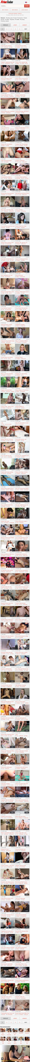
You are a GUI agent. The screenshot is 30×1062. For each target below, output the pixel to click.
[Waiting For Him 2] (8, 841)
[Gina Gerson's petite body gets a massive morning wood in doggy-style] (8, 955)
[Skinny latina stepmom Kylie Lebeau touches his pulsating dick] (8, 726)
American (4, 916)
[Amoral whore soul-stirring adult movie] (8, 349)
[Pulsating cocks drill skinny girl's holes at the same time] (22, 759)
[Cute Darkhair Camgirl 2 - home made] (8, 300)
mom (3, 19)
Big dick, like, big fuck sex (21, 242)
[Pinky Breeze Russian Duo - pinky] (22, 300)
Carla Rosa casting (5, 783)
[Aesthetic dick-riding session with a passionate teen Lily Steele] (8, 873)
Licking (22, 63)
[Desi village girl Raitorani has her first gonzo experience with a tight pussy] (22, 660)
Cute (3, 309)
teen (26, 18)
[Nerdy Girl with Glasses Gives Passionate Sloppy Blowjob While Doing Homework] (22, 119)
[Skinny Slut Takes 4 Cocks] (22, 464)
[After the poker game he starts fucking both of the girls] (22, 710)
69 (2, 883)
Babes (18, 63)
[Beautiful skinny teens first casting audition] (8, 595)
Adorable (4, 785)
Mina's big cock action (20, 816)
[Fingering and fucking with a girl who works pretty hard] (8, 923)
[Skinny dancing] (22, 201)
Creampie (19, 342)
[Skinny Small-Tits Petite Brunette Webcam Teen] (22, 218)
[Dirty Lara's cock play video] (8, 201)
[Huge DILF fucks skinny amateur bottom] (8, 988)
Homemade (8, 243)
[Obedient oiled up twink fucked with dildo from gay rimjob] (22, 857)
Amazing (18, 457)
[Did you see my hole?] (22, 693)
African (3, 391)
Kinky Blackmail (19, 275)
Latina (10, 735)
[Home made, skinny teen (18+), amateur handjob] (22, 611)
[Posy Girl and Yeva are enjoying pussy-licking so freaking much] (8, 447)
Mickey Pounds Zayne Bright (7, 537)
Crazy (12, 260)
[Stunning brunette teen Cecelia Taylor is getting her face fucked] (22, 841)
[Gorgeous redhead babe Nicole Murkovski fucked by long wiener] (8, 660)
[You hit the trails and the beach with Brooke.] (8, 677)
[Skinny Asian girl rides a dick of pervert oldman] (8, 283)
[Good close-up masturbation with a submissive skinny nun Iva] (22, 562)
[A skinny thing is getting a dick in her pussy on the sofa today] (22, 168)
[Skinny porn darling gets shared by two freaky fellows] (8, 759)
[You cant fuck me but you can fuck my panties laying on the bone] (8, 218)
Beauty (18, 129)
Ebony (12, 489)
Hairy (23, 112)
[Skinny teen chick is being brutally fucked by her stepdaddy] (22, 644)
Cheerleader (9, 1014)
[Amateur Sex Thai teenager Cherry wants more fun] (22, 136)
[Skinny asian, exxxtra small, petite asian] (8, 234)
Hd (26, 47)
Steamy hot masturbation (6, 144)
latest (15, 25)
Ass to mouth (8, 424)
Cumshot (9, 194)
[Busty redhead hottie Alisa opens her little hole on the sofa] (8, 496)
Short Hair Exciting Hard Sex (7, 259)
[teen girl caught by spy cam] (22, 496)
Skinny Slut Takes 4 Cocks (21, 472)
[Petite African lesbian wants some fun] (8, 890)
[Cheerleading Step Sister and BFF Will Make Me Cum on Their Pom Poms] (8, 1005)
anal (16, 18)
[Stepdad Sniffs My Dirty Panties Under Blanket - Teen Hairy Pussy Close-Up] (8, 578)
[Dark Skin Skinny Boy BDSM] (22, 480)
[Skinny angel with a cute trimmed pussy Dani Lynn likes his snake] (22, 824)
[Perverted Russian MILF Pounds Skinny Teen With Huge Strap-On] (22, 37)
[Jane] (22, 726)
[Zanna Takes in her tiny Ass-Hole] (22, 70)
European (8, 276)
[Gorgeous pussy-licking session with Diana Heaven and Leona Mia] (8, 808)
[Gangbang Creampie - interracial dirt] (22, 316)
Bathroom (10, 686)
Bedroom (4, 752)
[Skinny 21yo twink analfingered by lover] (8, 513)
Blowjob (8, 112)
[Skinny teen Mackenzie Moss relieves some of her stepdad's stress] (8, 742)
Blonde (6, 47)
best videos (5, 9)
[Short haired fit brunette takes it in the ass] (22, 578)
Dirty (3, 276)
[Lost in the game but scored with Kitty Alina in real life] (22, 529)
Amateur (18, 47)
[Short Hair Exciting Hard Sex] (8, 250)
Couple (23, 96)
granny (12, 19)
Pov (27, 63)
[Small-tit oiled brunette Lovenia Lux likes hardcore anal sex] (22, 595)
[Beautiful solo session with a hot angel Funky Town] (8, 710)
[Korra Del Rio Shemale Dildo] (22, 923)
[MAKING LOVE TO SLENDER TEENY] (22, 988)
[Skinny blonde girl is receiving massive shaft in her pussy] (8, 103)
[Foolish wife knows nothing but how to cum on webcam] (8, 464)
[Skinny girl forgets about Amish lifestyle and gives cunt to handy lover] (8, 70)
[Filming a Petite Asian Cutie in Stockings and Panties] (22, 283)
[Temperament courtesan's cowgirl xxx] (22, 546)
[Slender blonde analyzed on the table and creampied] (8, 611)
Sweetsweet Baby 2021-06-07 (22, 111)
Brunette (4, 79)
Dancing (24, 211)
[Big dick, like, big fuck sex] (22, 234)
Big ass (10, 178)
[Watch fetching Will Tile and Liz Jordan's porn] (8, 693)
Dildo (8, 145)
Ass (23, 47)
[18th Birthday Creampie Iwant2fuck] (22, 677)
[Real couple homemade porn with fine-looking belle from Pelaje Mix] (22, 792)
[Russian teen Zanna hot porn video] (8, 185)
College (21, 637)
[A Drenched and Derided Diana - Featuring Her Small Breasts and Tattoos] (22, 906)
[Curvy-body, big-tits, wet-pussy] (22, 431)
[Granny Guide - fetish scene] (8, 398)
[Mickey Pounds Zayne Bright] (8, 529)
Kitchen (9, 473)
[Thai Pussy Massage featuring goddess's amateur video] (22, 890)
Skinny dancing (18, 209)
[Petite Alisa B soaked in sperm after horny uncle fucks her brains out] (8, 37)
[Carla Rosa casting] (8, 775)
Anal (3, 63)
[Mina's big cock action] (22, 808)
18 (2, 47)
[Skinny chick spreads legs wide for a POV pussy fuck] (22, 54)
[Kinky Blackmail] (22, 267)
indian (17, 19)
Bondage (22, 571)
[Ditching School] (22, 349)
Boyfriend (8, 63)
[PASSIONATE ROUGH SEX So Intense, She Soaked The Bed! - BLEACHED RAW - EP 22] (8, 972)
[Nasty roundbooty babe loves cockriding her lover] (8, 546)
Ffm (23, 719)
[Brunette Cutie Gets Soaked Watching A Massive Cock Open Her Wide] (8, 628)
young (22, 19)
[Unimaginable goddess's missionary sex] (8, 168)
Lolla (2, 422)
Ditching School (18, 357)
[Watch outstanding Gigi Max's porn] (8, 824)
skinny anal (10, 18)
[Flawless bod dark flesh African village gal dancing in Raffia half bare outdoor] (8, 382)
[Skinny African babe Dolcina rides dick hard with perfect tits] (8, 480)
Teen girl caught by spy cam (21, 504)
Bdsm (22, 489)
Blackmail (23, 276)
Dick (23, 178)
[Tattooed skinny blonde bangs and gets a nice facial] (8, 332)
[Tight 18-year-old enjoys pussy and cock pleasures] (8, 152)
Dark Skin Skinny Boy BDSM (22, 488)
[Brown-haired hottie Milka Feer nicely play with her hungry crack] (22, 1005)
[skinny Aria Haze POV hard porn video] (22, 775)
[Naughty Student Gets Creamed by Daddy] (22, 86)
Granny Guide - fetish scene (7, 406)
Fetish (8, 227)
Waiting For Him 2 (5, 849)
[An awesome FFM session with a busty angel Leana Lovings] (8, 562)
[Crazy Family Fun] (8, 119)
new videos (15, 9)
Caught (23, 506)
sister (7, 19)
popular (5, 25)
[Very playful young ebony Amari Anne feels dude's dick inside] (22, 939)
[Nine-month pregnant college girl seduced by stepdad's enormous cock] (22, 628)
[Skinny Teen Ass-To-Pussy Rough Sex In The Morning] (8, 431)
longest (24, 25)
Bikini (18, 276)
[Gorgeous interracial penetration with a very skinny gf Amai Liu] (22, 152)
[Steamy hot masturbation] (8, 136)
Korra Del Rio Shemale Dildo (21, 931)
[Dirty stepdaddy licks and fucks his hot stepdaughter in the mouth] (8, 267)
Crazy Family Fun (5, 127)
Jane (16, 734)
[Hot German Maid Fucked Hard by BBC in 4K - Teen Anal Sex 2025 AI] (22, 873)
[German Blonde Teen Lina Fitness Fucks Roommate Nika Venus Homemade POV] (8, 86)
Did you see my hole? (20, 701)
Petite (11, 47)
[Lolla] (8, 414)
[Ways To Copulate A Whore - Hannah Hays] (22, 332)
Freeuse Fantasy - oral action (7, 865)
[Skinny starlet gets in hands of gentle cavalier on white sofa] (22, 742)
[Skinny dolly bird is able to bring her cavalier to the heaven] (22, 513)
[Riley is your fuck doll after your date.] (8, 365)
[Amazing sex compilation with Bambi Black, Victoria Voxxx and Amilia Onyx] (22, 447)
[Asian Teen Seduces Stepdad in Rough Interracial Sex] (8, 939)
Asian (26, 145)
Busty (8, 506)
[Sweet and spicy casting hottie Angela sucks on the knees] (8, 316)
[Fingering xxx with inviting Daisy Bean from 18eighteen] (22, 365)
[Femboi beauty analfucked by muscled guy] (22, 972)
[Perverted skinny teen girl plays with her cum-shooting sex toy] (8, 644)
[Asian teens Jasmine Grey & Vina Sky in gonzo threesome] (8, 906)
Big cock (25, 79)
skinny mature (5, 21)
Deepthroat (24, 916)
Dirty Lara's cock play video (7, 209)
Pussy (27, 178)
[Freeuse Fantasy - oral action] (8, 857)
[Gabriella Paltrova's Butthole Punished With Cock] (8, 792)
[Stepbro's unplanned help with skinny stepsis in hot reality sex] (8, 54)
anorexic (21, 18)
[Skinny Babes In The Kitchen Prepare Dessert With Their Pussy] (22, 382)
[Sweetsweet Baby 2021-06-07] (22, 103)
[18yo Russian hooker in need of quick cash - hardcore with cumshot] (22, 414)
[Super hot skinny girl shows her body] (22, 250)
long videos (24, 9)
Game (27, 719)
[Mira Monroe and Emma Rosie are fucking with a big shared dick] (22, 185)
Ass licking (22, 866)
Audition (4, 604)
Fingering (4, 473)
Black (13, 391)
